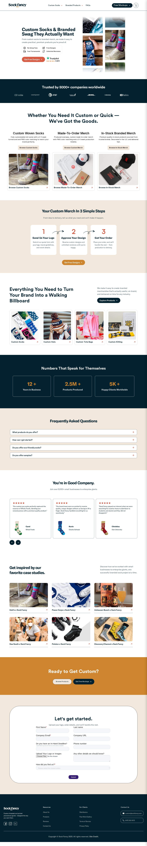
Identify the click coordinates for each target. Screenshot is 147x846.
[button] (136, 5)
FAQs (88, 5)
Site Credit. (94, 836)
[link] (17, 5)
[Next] (18, 542)
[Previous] (12, 542)
